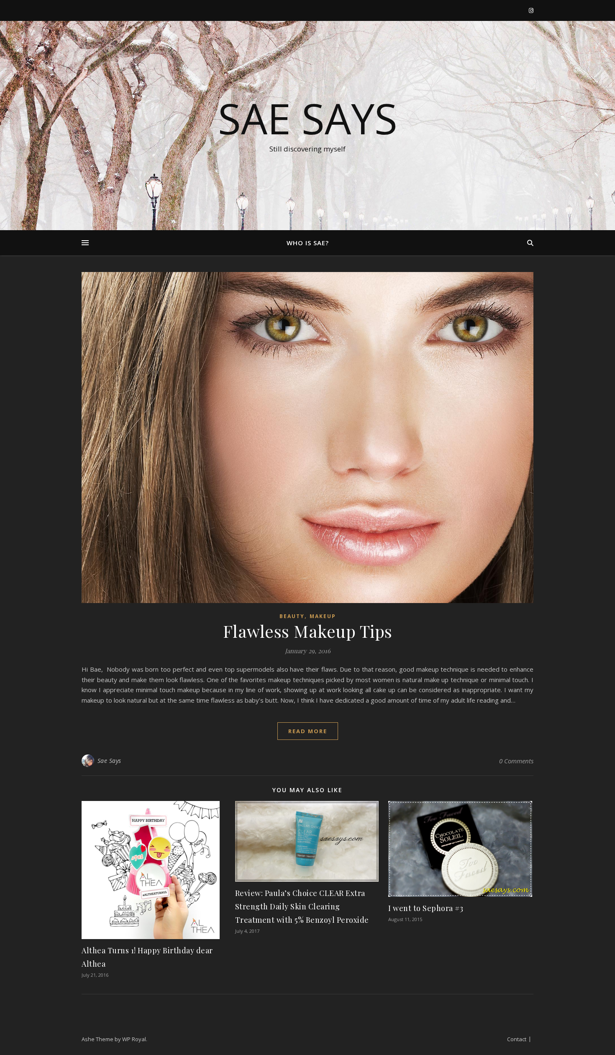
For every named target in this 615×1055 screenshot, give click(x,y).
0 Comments (516, 761)
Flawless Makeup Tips (307, 631)
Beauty (292, 616)
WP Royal (134, 1039)
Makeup (323, 616)
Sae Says (307, 118)
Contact (516, 1039)
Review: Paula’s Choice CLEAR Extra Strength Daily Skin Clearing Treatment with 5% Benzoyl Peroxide (302, 906)
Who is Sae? (308, 243)
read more (307, 731)
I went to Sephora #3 (425, 908)
